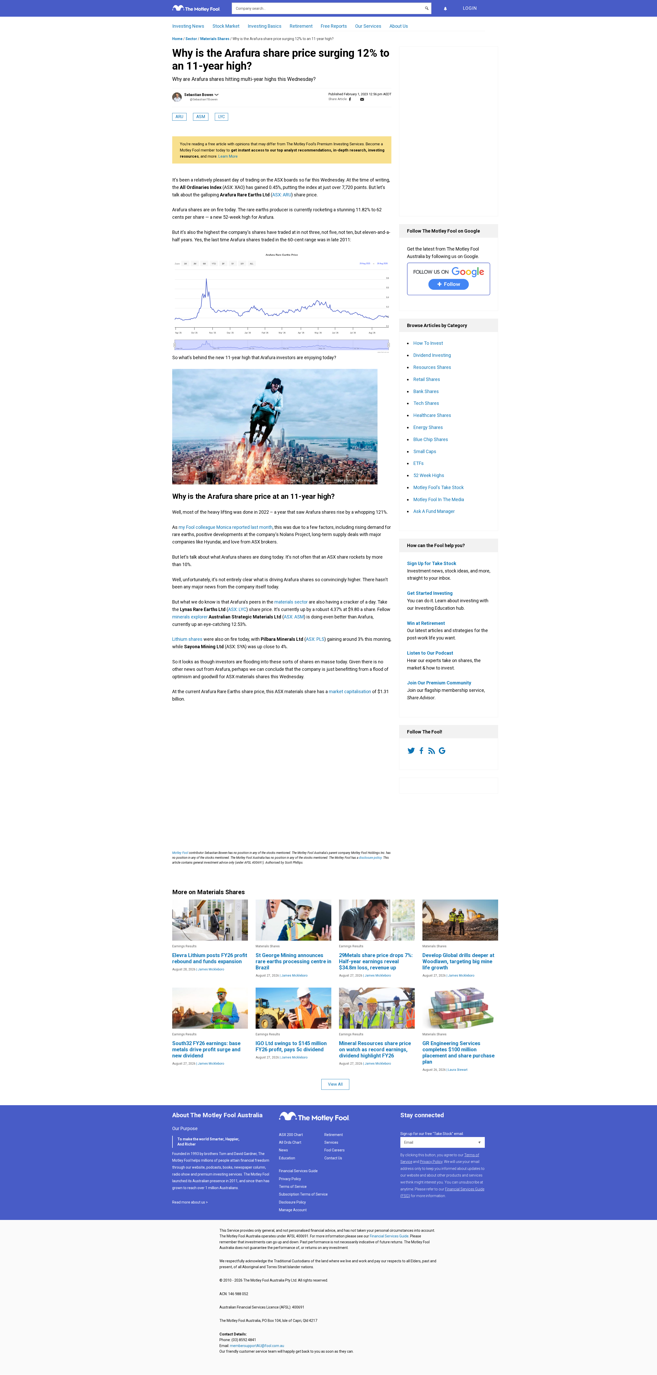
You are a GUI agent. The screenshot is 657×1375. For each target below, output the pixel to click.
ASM (200, 116)
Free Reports (334, 26)
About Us (399, 26)
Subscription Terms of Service (303, 1194)
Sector (191, 39)
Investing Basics (265, 26)
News (283, 1150)
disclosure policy (370, 858)
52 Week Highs (428, 475)
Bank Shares (426, 391)
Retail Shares (426, 379)
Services (331, 1142)
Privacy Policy (290, 1179)
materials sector (291, 602)
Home (177, 39)
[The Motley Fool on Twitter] (412, 750)
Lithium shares (187, 639)
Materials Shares (214, 39)
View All (335, 1084)
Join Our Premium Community (439, 682)
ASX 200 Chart (291, 1135)
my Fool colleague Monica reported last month (225, 527)
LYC (221, 116)
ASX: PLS (315, 639)
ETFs (418, 463)
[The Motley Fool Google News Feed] (443, 750)
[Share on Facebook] (350, 99)
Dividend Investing (432, 355)
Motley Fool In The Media (438, 499)
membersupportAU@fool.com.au (257, 1346)
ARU (179, 116)
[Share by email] (362, 99)
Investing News (188, 26)
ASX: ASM (294, 616)
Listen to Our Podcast (430, 653)
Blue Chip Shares (430, 439)
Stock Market (225, 26)
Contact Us (333, 1158)
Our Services (368, 26)
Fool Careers (334, 1150)
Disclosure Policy (292, 1202)
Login (470, 8)
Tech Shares (426, 403)
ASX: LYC (237, 609)
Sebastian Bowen (198, 95)
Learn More (228, 156)
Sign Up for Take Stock (431, 563)
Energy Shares (428, 427)
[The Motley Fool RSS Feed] (433, 750)
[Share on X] (356, 99)
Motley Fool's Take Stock (438, 487)
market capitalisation (349, 691)
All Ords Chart (290, 1142)
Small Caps (424, 451)
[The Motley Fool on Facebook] (422, 750)
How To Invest (428, 343)
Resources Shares (432, 367)
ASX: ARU (281, 194)
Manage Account (293, 1210)
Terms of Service (293, 1187)
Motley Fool (180, 853)
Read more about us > (190, 1202)
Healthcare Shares (432, 415)
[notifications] (445, 8)
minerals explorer (190, 616)
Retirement (301, 26)
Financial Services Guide (298, 1171)
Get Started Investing (430, 593)
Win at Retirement (426, 623)
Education (287, 1158)
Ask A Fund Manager (434, 511)
